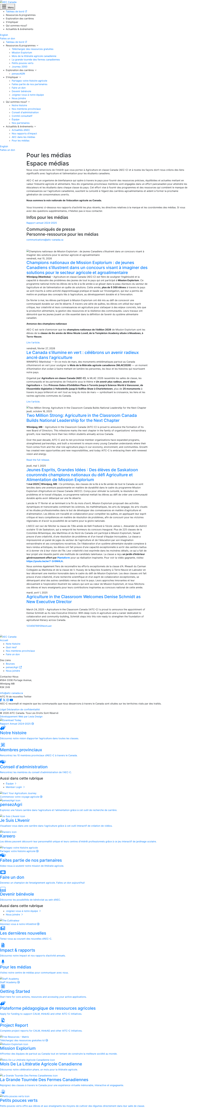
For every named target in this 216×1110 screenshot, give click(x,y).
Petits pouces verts (22, 63)
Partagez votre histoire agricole (29, 80)
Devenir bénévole (21, 91)
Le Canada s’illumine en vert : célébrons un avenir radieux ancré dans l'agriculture (82, 355)
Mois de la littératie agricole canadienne (34, 56)
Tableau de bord (15, 41)
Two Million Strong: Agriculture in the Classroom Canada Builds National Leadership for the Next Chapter (81, 418)
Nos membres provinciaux (26, 108)
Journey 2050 (19, 66)
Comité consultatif (22, 115)
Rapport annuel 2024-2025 (41, 222)
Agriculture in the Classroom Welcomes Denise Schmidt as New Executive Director (83, 599)
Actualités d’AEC (21, 129)
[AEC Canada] (8, 1)
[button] (7, 7)
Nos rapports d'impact (24, 133)
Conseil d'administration (25, 112)
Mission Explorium (22, 52)
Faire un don (19, 87)
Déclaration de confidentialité (23, 709)
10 (40, 625)
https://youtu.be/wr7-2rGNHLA (44, 561)
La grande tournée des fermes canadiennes (36, 59)
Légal (3, 709)
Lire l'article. (33, 342)
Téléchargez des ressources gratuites (32, 49)
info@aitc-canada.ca (11, 693)
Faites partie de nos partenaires (29, 84)
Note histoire (13, 643)
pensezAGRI (18, 73)
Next (44, 625)
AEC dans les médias (23, 137)
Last (49, 625)
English (4, 34)
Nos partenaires (21, 122)
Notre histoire (19, 105)
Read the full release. (38, 459)
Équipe (15, 119)
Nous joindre (19, 98)
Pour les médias (20, 140)
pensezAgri (12, 667)
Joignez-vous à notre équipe (28, 94)
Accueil (4, 640)
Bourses (10, 663)
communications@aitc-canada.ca (44, 239)
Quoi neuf (11, 647)
